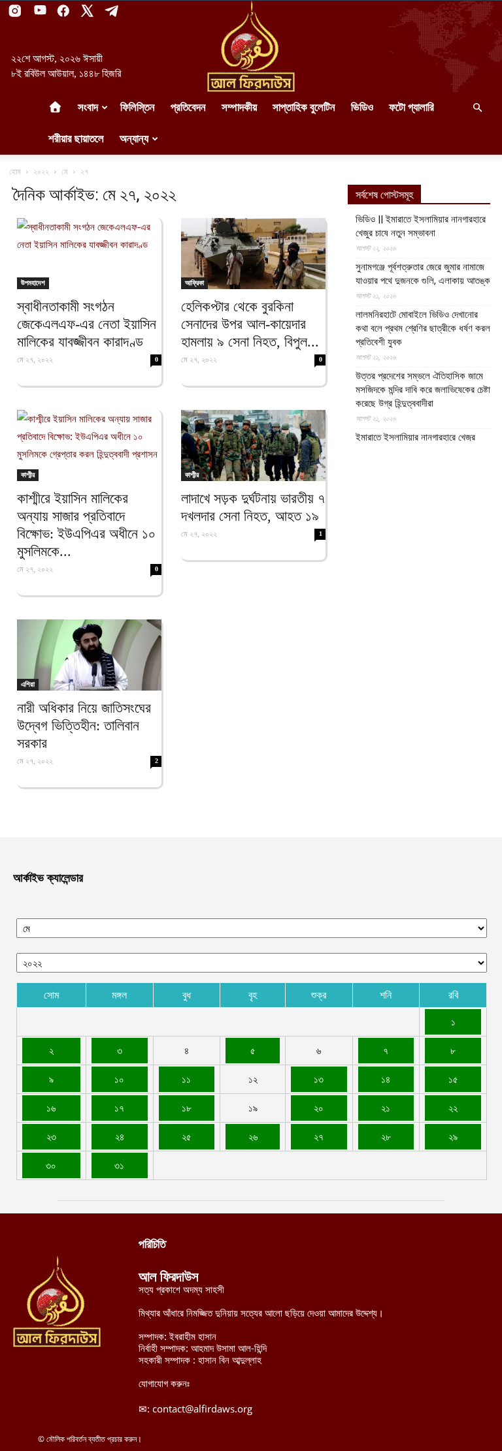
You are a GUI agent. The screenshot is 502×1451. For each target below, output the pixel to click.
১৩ (319, 1078)
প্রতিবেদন (188, 107)
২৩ (51, 1136)
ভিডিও (362, 107)
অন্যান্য (134, 139)
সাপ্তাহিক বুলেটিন (304, 107)
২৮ (386, 1136)
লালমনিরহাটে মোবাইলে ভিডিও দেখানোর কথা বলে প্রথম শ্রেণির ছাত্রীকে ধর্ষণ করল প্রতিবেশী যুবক (423, 328)
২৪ (119, 1136)
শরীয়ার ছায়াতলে (76, 139)
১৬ (51, 1107)
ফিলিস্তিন (137, 107)
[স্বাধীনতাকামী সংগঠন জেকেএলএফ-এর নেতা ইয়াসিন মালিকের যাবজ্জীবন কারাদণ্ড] (89, 253)
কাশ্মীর (28, 474)
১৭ (119, 1107)
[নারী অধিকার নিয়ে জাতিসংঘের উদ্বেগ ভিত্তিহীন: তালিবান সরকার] (89, 655)
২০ (319, 1107)
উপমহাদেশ (33, 283)
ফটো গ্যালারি (411, 107)
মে (64, 171)
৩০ (51, 1165)
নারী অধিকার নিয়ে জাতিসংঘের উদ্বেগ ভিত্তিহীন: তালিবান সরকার (84, 725)
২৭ (319, 1136)
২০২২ (41, 171)
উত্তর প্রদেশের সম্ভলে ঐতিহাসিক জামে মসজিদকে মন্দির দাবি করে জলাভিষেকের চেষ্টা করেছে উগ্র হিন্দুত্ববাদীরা (423, 389)
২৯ (453, 1136)
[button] (477, 107)
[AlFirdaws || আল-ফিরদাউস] (251, 46)
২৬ (253, 1136)
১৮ (187, 1107)
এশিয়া (28, 684)
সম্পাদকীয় (239, 107)
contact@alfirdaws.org (202, 1408)
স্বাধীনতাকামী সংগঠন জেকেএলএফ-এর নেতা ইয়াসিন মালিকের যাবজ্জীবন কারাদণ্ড (86, 324)
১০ (119, 1078)
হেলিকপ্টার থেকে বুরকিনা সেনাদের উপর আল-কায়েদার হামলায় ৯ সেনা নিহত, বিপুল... (250, 324)
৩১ (119, 1165)
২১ (385, 1107)
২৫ (187, 1136)
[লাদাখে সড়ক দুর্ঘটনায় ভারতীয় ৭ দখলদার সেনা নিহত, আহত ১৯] (253, 445)
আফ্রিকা (194, 283)
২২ (453, 1107)
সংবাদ (88, 107)
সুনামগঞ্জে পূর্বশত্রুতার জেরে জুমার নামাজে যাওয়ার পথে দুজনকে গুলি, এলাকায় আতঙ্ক (423, 274)
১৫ (453, 1078)
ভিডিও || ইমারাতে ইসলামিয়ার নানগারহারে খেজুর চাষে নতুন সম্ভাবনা (421, 226)
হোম (15, 171)
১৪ (385, 1078)
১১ (186, 1078)
